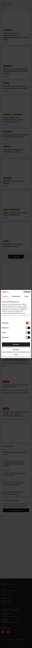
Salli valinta (16, 349)
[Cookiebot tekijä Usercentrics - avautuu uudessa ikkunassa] (23, 292)
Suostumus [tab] (6, 296)
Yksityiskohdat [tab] (16, 296)
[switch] (28, 328)
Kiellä (16, 354)
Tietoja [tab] (26, 296)
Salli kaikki (16, 344)
